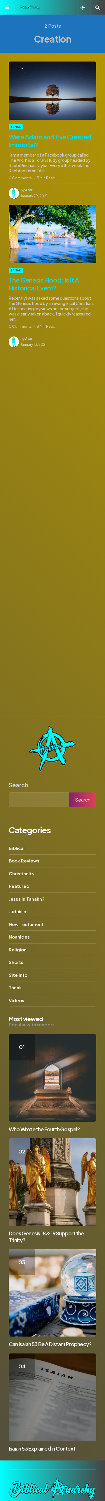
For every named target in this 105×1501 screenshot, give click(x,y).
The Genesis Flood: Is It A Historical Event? (44, 284)
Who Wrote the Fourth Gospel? (44, 1129)
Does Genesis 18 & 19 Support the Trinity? (46, 1236)
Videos (16, 1000)
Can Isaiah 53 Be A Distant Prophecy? (50, 1344)
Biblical (16, 848)
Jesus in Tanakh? (27, 899)
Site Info (18, 975)
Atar (28, 190)
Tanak (15, 127)
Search (18, 784)
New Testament (26, 924)
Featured (19, 886)
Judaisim (18, 911)
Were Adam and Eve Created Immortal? (50, 141)
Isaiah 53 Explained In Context (42, 1448)
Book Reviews (24, 860)
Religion (18, 949)
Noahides (19, 936)
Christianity (21, 873)
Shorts (16, 962)
